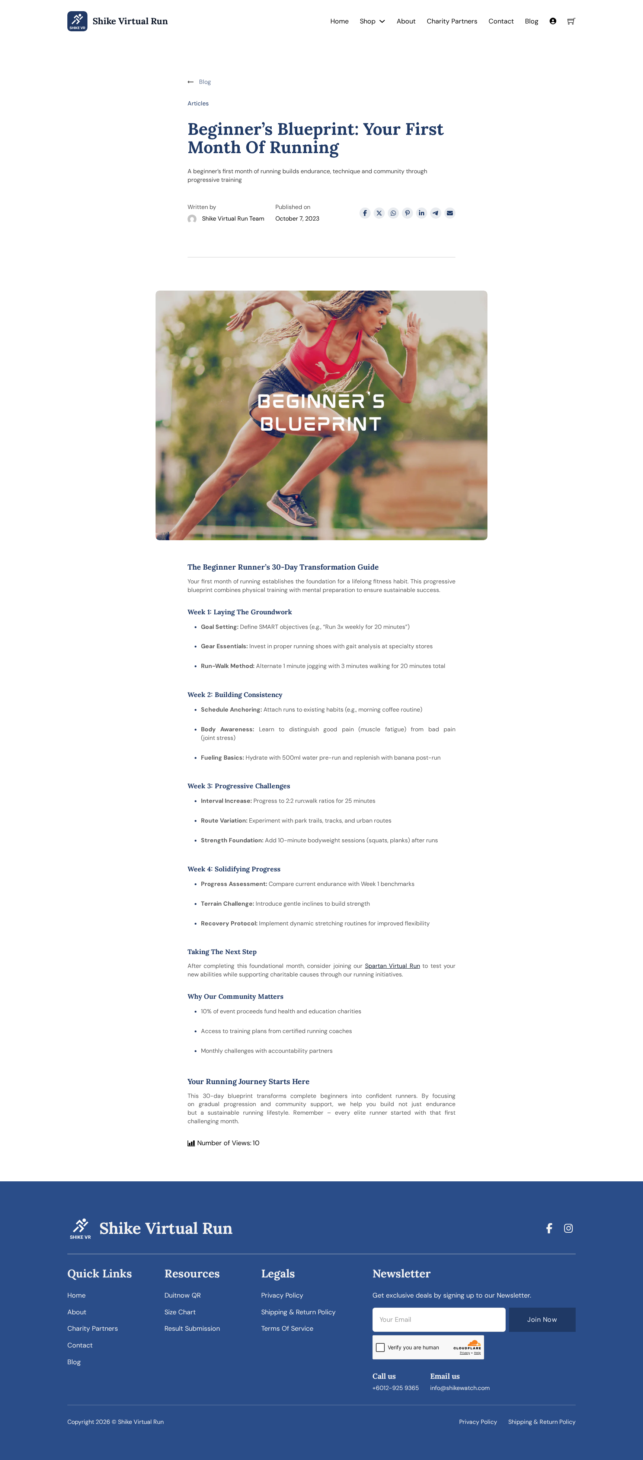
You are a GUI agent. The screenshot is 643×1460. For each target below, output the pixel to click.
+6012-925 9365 (395, 1388)
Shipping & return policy (298, 1312)
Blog (531, 21)
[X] (379, 213)
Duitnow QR (182, 1295)
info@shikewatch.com (460, 1388)
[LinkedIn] (421, 213)
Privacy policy (282, 1295)
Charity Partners (452, 21)
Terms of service (287, 1328)
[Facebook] (365, 213)
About (406, 21)
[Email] (449, 213)
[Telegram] (435, 213)
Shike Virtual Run (130, 21)
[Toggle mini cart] (571, 21)
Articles (198, 103)
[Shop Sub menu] (382, 21)
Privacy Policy (478, 1422)
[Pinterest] (407, 213)
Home (339, 21)
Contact (501, 21)
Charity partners (92, 1328)
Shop (367, 21)
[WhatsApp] (393, 213)
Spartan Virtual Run (392, 966)
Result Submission (192, 1328)
